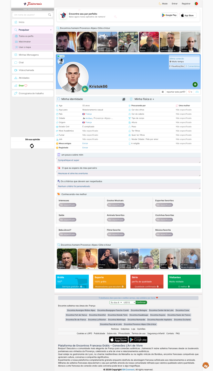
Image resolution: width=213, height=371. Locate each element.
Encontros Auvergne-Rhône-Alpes (81, 310)
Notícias (115, 329)
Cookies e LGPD (84, 333)
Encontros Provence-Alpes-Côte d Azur (140, 324)
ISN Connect (128, 369)
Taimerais (34, 3)
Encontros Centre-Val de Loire (161, 310)
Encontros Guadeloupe (139, 315)
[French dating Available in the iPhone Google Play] (138, 338)
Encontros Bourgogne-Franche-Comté (113, 310)
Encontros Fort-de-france (76, 315)
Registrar (186, 3)
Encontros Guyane (157, 315)
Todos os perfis (26, 36)
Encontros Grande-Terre (117, 315)
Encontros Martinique (116, 319)
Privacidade (124, 333)
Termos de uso (138, 333)
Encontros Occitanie (182, 319)
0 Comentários (193, 66)
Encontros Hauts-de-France (179, 315)
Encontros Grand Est (97, 315)
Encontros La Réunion (97, 319)
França (88, 114)
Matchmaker (25, 41)
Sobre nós (111, 333)
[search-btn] (49, 14)
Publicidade (99, 333)
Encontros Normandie (136, 319)
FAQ (178, 333)
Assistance (206, 365)
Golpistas (125, 329)
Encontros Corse (182, 310)
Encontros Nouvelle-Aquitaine (160, 319)
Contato (170, 333)
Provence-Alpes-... (103, 118)
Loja (133, 329)
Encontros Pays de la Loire (111, 324)
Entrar (175, 3)
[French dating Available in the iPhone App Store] (119, 338)
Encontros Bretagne (139, 310)
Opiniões (141, 329)
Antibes (88, 118)
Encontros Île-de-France (76, 319)
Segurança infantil (155, 333)
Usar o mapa (25, 47)
